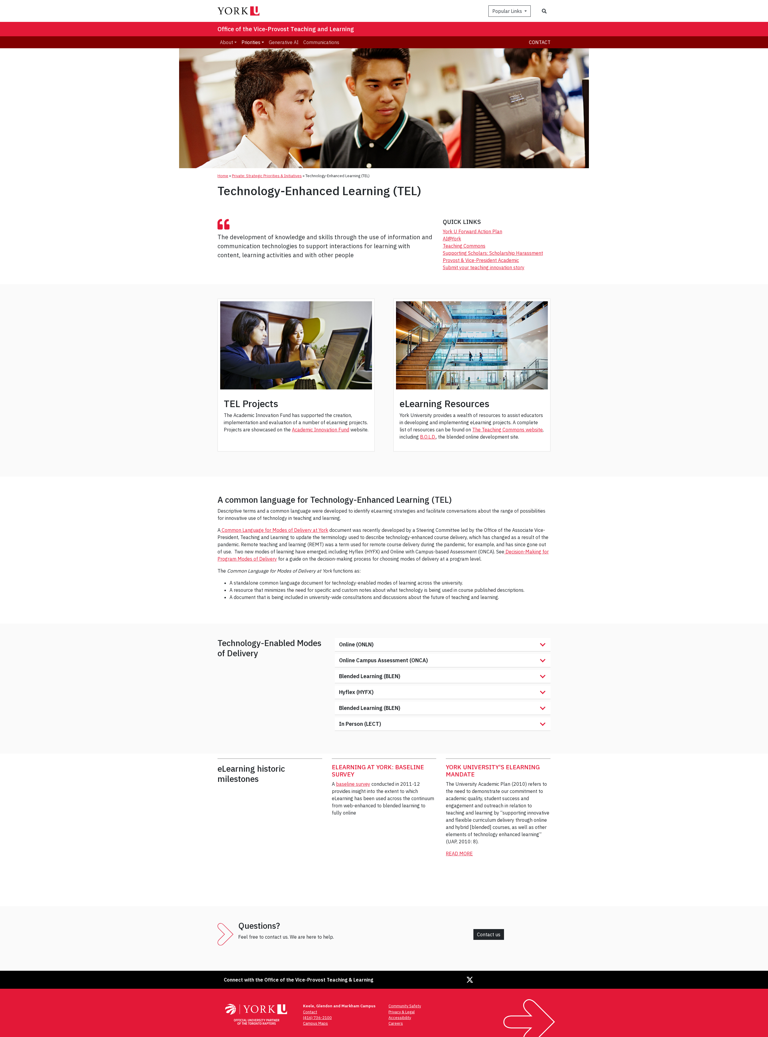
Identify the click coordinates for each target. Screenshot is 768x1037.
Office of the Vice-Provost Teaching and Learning (286, 29)
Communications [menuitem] (321, 42)
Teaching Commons (464, 246)
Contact (539, 42)
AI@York (452, 239)
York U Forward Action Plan (472, 231)
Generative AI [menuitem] (283, 42)
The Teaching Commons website (507, 430)
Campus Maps (315, 1023)
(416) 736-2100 (317, 1017)
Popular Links (507, 11)
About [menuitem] (226, 42)
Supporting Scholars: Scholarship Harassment (493, 253)
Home (223, 175)
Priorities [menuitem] (251, 42)
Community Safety (404, 1006)
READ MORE (459, 854)
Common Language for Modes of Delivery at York (274, 530)
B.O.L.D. (428, 437)
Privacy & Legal (401, 1012)
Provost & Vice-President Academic (481, 260)
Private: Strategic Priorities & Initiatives (267, 175)
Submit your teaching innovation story (483, 267)
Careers (395, 1023)
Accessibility (399, 1017)
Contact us (488, 934)
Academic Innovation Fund (320, 430)
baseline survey (353, 784)
